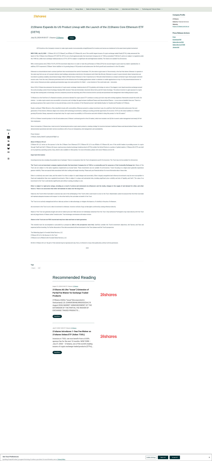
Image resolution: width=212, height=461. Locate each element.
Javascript (176, 47)
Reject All (163, 457)
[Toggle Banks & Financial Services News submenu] (107, 9)
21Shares (60, 38)
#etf (39, 268)
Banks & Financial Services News (95, 9)
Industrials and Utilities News (130, 9)
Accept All (175, 457)
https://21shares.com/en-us (181, 26)
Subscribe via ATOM (179, 45)
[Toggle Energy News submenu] (84, 9)
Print (174, 37)
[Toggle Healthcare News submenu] (120, 9)
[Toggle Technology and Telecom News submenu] (162, 9)
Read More (57, 316)
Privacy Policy (61, 459)
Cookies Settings (151, 457)
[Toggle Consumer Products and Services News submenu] (74, 9)
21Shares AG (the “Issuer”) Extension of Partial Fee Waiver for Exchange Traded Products (71, 293)
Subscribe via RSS (178, 42)
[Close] (209, 457)
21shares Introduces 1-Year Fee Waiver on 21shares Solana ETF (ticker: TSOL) (72, 333)
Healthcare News (113, 9)
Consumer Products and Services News (60, 9)
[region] (106, 457)
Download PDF (177, 39)
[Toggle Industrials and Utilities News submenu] (140, 9)
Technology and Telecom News (151, 9)
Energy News (79, 9)
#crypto (33, 268)
